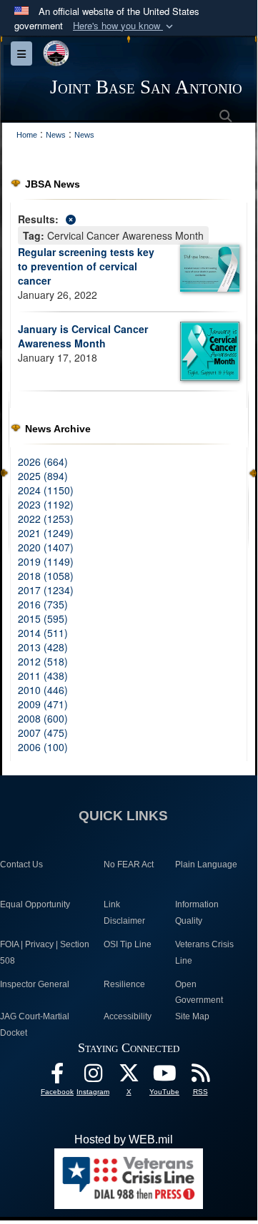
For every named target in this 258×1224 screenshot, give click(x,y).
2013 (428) (43, 647)
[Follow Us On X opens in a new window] (129, 1077)
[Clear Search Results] (128, 218)
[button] (124, 26)
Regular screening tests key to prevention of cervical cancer (86, 266)
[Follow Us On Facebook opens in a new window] (57, 1077)
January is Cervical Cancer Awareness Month (83, 336)
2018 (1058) (46, 575)
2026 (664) (43, 461)
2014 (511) (43, 633)
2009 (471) (43, 704)
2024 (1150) (46, 490)
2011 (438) (43, 675)
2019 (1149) (46, 561)
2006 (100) (43, 747)
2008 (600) (43, 718)
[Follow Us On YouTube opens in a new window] (164, 1077)
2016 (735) (43, 604)
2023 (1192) (46, 504)
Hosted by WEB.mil (123, 1139)
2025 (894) (43, 476)
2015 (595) (43, 618)
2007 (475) (43, 732)
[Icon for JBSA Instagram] (93, 1077)
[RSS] (200, 1077)
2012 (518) (43, 661)
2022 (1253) (46, 518)
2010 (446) (43, 690)
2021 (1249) (46, 533)
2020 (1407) (46, 547)
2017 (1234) (46, 590)
